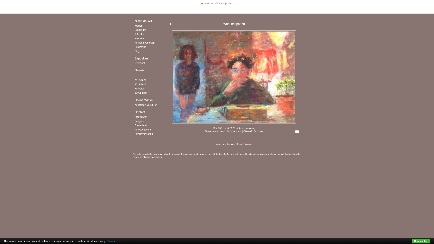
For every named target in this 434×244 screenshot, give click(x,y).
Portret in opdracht (145, 42)
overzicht (140, 63)
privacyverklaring (144, 133)
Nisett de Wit (207, 3)
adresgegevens (143, 129)
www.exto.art (164, 153)
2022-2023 (140, 75)
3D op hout (141, 92)
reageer (139, 121)
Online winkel (144, 100)
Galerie (139, 70)
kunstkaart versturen (146, 104)
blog (137, 51)
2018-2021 (140, 80)
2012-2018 (140, 84)
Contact (140, 112)
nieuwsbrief (141, 116)
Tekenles (139, 34)
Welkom (139, 25)
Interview (139, 38)
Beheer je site (140, 10)
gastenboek (141, 125)
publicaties (140, 46)
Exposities (142, 58)
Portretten (140, 88)
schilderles (140, 30)
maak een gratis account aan (166, 10)
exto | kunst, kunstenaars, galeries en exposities (142, 3)
